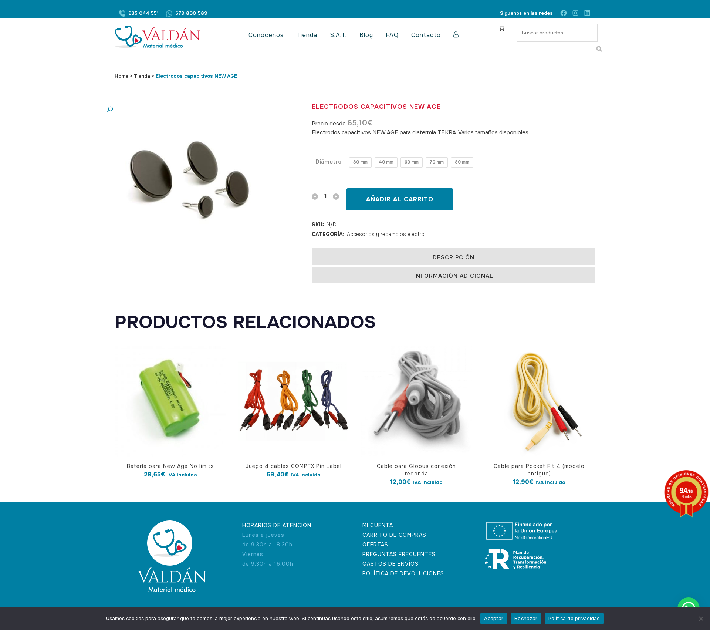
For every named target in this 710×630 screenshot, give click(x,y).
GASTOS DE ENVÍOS (390, 563)
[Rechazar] (700, 618)
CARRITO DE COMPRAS (394, 535)
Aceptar (493, 618)
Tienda (142, 76)
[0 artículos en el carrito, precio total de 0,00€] (501, 28)
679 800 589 (191, 13)
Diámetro (328, 161)
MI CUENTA (377, 525)
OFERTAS (375, 544)
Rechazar (525, 618)
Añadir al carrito (399, 199)
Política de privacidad (574, 618)
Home (121, 76)
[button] (179, 110)
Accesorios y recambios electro (386, 234)
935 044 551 (143, 13)
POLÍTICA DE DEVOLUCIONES (403, 573)
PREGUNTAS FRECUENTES (399, 554)
